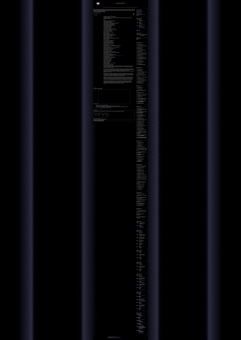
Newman (119, 337)
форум (133, 7)
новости (104, 7)
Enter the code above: (97, 118)
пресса (122, 7)
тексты (120, 7)
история (107, 7)
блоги (131, 7)
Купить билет (139, 215)
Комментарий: (96, 103)
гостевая (136, 7)
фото (117, 7)
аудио (113, 7)
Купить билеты (141, 224)
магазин (128, 7)
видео (115, 7)
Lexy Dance (114, 337)
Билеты (144, 21)
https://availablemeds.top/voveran (118, 55)
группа (110, 7)
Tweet (105, 84)
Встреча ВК (141, 21)
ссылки (125, 7)
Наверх (95, 87)
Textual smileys (98, 107)
